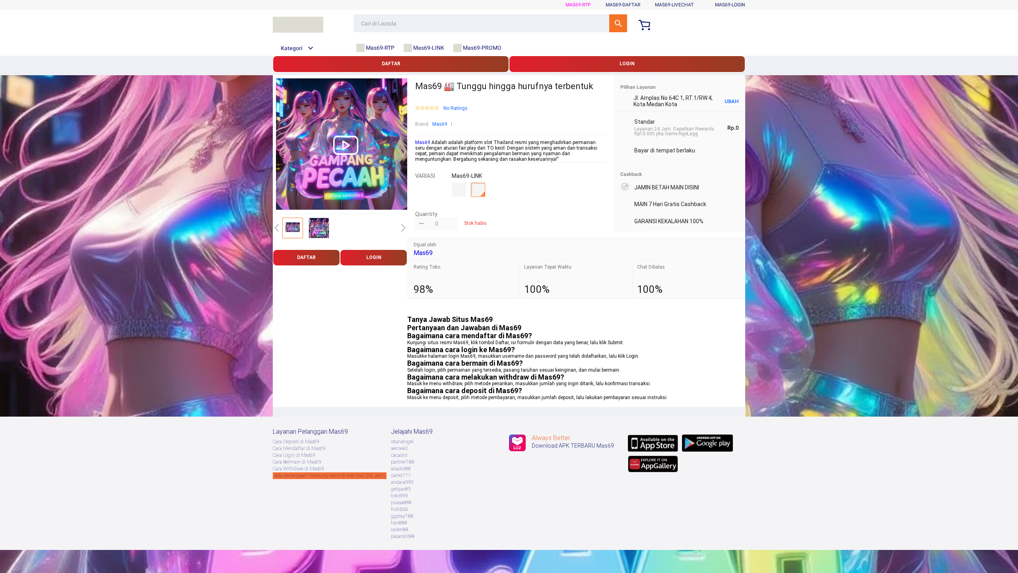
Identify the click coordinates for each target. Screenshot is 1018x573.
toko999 (399, 496)
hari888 (399, 523)
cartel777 (401, 475)
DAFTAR (391, 63)
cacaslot (399, 455)
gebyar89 (401, 489)
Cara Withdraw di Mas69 (298, 469)
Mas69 (439, 124)
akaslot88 (401, 469)
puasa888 (401, 502)
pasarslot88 (403, 536)
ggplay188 (402, 516)
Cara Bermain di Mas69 (297, 462)
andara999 (402, 482)
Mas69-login (730, 5)
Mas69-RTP (578, 5)
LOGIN (627, 63)
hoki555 (399, 509)
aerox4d (399, 448)
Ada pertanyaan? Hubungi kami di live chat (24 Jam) (329, 475)
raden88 (399, 529)
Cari (618, 23)
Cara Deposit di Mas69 (296, 441)
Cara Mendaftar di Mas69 (299, 448)
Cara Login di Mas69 (294, 455)
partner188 (402, 462)
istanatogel (402, 441)
